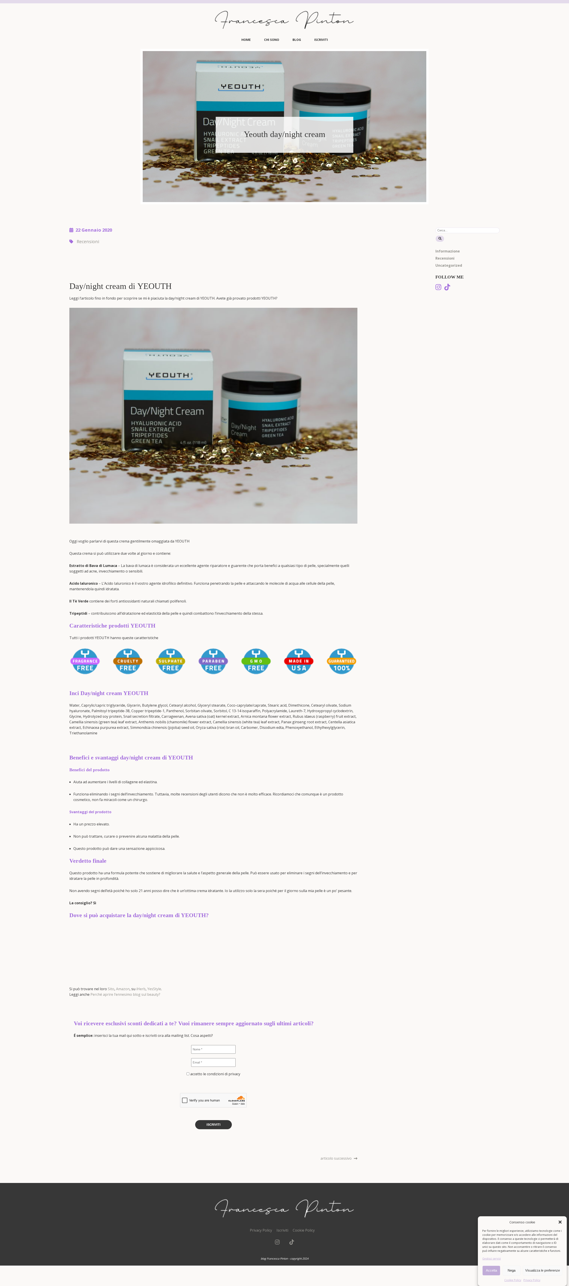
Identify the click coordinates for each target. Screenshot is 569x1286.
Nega (511, 1270)
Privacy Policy (531, 1280)
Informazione (447, 251)
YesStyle (154, 988)
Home (246, 40)
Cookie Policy (512, 1280)
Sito (111, 988)
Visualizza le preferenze (542, 1270)
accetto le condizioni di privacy (214, 1073)
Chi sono (271, 40)
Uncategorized (448, 265)
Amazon (123, 988)
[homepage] (284, 34)
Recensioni (88, 241)
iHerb (141, 988)
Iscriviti (321, 40)
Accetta (491, 1270)
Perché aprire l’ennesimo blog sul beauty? (125, 994)
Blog (297, 40)
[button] (560, 1222)
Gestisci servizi (491, 1258)
